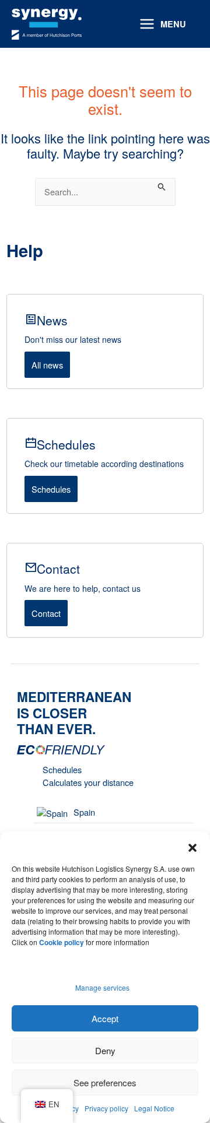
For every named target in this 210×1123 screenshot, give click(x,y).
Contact (46, 613)
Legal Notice (154, 1108)
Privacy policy (106, 1108)
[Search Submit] (162, 184)
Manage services (102, 987)
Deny (105, 1050)
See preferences (105, 1082)
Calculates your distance (88, 782)
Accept (105, 1018)
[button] (192, 846)
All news (47, 365)
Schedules (51, 489)
